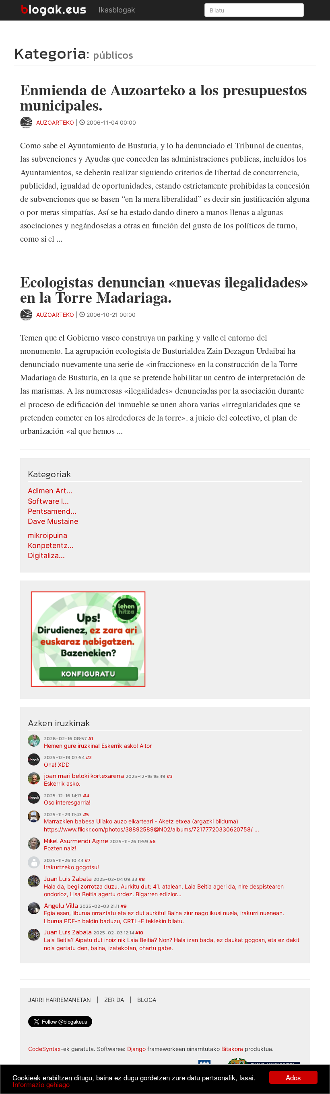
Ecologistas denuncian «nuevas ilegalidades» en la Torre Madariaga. (164, 289)
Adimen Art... (50, 490)
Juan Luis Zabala (68, 878)
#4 (86, 795)
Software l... (48, 501)
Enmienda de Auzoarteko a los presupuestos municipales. (163, 97)
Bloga (146, 999)
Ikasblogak (117, 10)
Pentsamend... (52, 511)
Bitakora (232, 1048)
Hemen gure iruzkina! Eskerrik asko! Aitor (98, 745)
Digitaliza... (46, 555)
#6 (152, 841)
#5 (86, 814)
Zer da (114, 999)
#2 (89, 757)
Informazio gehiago (41, 1084)
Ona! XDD (57, 764)
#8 (141, 879)
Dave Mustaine (53, 521)
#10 (139, 932)
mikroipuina (47, 535)
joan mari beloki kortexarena (84, 775)
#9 (123, 906)
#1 (90, 738)
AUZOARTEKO (56, 122)
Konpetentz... (51, 545)
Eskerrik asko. (62, 783)
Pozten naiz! (60, 848)
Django (136, 1048)
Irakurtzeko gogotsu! (71, 867)
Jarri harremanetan (59, 999)
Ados (293, 1077)
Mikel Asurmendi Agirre (76, 841)
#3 (170, 776)
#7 (88, 860)
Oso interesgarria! (67, 802)
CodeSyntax (44, 1048)
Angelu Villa (61, 905)
